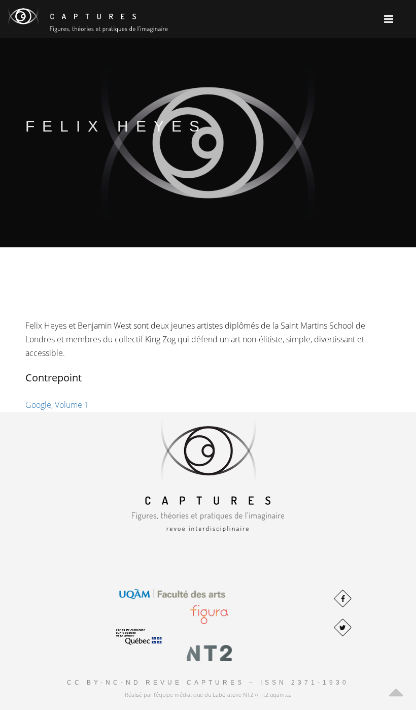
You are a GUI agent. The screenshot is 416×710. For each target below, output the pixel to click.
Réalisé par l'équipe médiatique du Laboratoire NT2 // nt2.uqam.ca (208, 694)
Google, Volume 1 (57, 404)
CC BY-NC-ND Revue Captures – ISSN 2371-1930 (208, 682)
